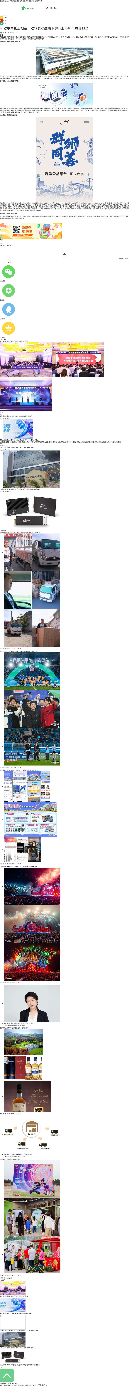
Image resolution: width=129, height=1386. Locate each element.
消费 (34, 1)
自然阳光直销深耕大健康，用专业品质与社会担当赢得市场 (17, 447)
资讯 (4, 1)
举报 (1, 243)
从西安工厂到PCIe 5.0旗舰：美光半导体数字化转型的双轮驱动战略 (20, 489)
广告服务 (8, 1383)
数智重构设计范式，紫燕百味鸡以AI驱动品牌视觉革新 (16, 416)
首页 (1, 1)
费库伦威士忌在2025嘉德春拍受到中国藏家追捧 (14, 1028)
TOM (5, 32)
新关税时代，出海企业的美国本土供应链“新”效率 (18, 1154)
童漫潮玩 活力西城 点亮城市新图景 (10, 1159)
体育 (10, 1)
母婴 (22, 1)
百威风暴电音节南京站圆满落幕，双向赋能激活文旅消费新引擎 (18, 866)
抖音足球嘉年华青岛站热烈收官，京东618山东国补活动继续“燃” (19, 651)
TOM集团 (3, 1383)
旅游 (16, 1)
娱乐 (7, 1)
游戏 (13, 1)
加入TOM (14, 1383)
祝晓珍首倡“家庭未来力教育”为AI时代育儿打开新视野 (19, 1023)
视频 (25, 1)
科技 (40, 1)
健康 (31, 1)
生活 (19, 1)
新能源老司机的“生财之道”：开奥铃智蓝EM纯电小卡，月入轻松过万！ (20, 532)
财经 (28, 1)
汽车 (37, 1)
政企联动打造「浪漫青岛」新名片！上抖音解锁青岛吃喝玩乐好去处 (20, 770)
